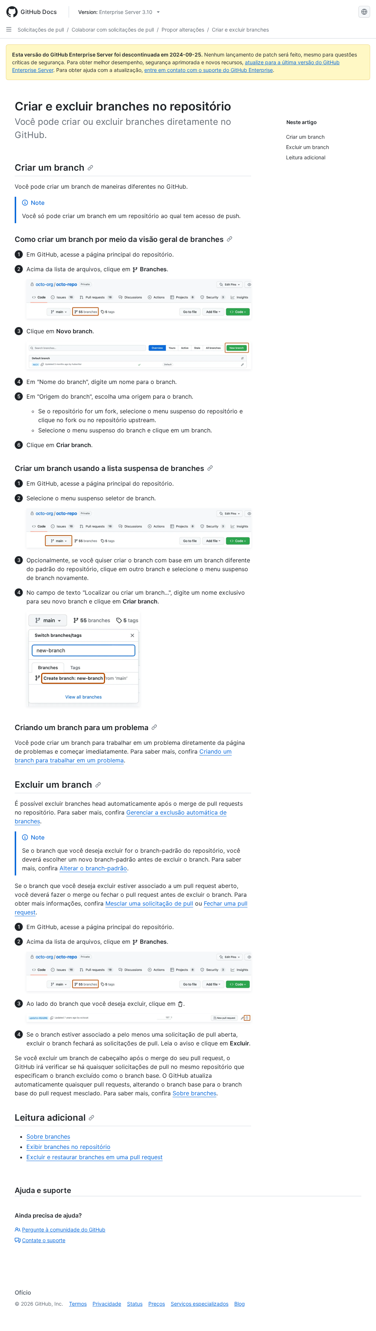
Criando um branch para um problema (81, 727)
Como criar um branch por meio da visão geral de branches (119, 239)
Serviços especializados (199, 1304)
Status (134, 1304)
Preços (156, 1304)
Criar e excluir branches (240, 29)
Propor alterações (183, 29)
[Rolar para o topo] (359, 1315)
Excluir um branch (53, 784)
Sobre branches (194, 1093)
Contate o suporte (43, 1240)
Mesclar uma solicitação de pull (149, 903)
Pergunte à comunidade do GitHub (63, 1229)
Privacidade (107, 1304)
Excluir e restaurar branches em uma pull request (94, 1157)
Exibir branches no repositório (68, 1146)
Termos (78, 1304)
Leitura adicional (50, 1117)
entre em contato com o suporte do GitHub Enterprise (208, 70)
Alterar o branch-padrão (93, 868)
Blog (239, 1304)
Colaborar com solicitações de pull (113, 29)
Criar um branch (49, 167)
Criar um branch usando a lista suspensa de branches (109, 468)
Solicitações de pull (41, 29)
